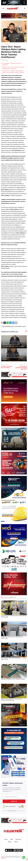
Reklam (10, 841)
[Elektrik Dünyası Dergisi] (12, 8)
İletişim (16, 841)
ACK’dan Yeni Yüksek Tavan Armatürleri (6, 367)
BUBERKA (3, 858)
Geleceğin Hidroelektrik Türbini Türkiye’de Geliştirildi (13, 679)
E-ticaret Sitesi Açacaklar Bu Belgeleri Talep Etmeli (21, 368)
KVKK (11, 839)
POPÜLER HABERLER (9, 597)
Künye (6, 839)
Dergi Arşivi (18, 839)
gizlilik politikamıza (12, 810)
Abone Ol (14, 801)
